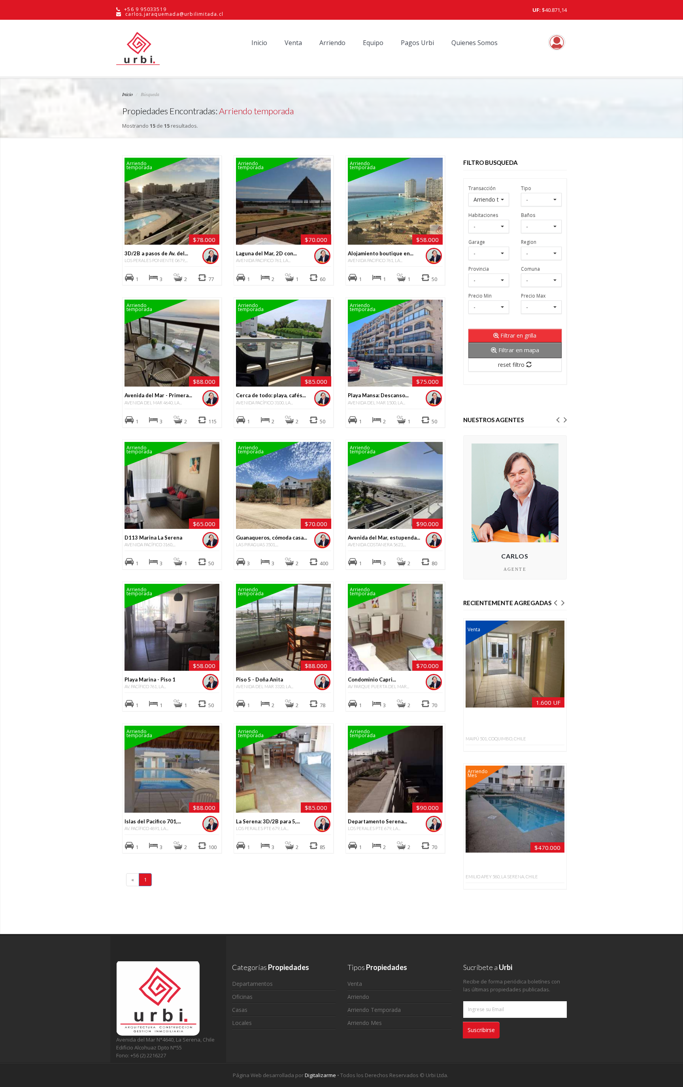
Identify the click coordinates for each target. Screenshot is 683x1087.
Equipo (373, 42)
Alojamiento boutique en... (380, 253)
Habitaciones (483, 215)
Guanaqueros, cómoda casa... (271, 537)
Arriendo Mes (364, 1023)
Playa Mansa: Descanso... (378, 395)
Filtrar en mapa (518, 350)
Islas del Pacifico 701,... (153, 821)
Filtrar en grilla (517, 335)
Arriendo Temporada (374, 1009)
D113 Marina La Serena (153, 537)
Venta (293, 42)
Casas (239, 1009)
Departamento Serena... (377, 821)
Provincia (478, 269)
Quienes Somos (474, 42)
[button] (558, 419)
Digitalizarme (321, 1075)
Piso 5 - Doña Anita (259, 679)
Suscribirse (481, 1030)
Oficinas (242, 996)
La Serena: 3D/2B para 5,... (268, 821)
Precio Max (533, 295)
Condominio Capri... (372, 679)
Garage (476, 242)
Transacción (482, 188)
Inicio (259, 42)
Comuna (530, 269)
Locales (242, 1023)
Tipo (526, 188)
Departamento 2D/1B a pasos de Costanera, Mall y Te (505, 723)
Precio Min (480, 295)
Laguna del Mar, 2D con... (266, 253)
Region (528, 242)
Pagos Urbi (417, 42)
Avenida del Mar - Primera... (158, 395)
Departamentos (252, 983)
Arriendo (332, 42)
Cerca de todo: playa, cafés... (271, 395)
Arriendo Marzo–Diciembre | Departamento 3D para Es (508, 865)
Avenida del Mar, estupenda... (384, 537)
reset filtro (512, 364)
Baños (528, 215)
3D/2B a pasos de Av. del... (156, 253)
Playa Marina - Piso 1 (150, 679)
